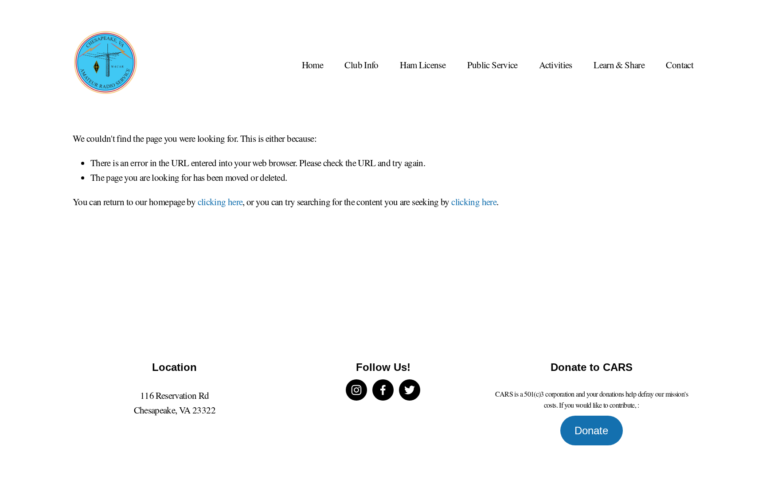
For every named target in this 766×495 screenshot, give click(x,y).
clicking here (220, 201)
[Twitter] (409, 390)
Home (312, 64)
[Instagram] (356, 390)
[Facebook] (383, 390)
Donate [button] (591, 431)
